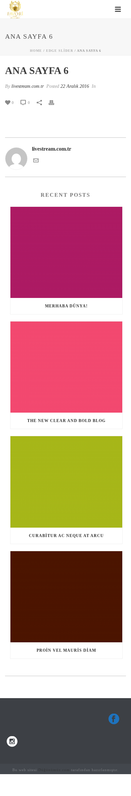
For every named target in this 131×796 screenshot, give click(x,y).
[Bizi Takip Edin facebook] (113, 719)
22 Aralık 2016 (74, 86)
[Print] (55, 102)
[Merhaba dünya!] (66, 252)
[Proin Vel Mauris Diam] (66, 596)
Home (36, 50)
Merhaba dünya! (66, 306)
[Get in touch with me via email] (36, 161)
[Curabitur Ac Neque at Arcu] (66, 481)
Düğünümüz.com (54, 770)
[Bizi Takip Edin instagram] (12, 742)
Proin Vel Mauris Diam (66, 650)
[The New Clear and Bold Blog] (66, 367)
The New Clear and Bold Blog (66, 420)
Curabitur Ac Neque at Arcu (66, 535)
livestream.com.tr (27, 86)
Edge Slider (59, 50)
